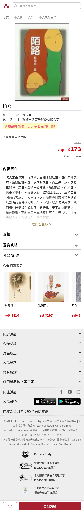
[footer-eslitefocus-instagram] (78, 391)
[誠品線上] (6, 5)
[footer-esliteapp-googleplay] (69, 401)
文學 (31, 17)
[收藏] (10, 506)
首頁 (6, 17)
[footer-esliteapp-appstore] (45, 401)
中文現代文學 (47, 17)
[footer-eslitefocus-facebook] (61, 391)
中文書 (18, 17)
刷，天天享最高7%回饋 (29, 126)
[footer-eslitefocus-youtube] (69, 391)
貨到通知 (50, 506)
